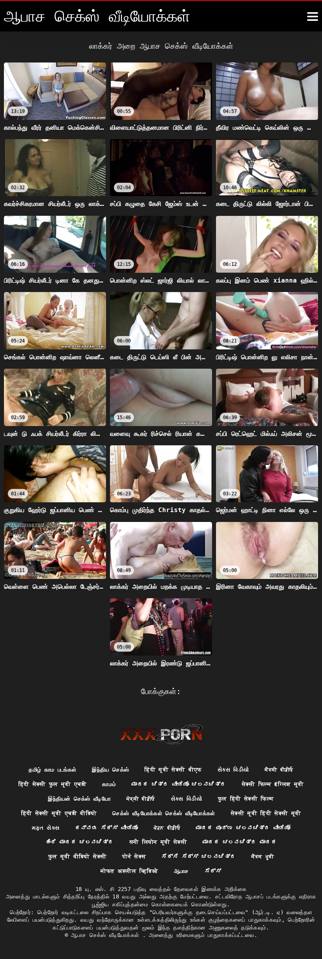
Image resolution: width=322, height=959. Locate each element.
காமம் (109, 784)
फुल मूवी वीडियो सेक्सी (77, 856)
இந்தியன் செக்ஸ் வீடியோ (79, 798)
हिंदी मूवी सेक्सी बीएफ (173, 769)
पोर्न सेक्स (134, 856)
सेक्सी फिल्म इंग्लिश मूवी (273, 784)
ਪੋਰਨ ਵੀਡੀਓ (167, 828)
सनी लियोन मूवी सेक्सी (158, 842)
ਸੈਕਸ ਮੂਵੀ (262, 856)
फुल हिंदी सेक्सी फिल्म (246, 798)
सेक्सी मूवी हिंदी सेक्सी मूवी (266, 813)
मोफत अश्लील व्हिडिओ (129, 871)
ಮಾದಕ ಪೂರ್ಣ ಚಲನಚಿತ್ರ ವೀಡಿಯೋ (243, 828)
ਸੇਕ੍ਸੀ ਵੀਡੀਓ (140, 798)
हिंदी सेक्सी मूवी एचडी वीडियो (59, 813)
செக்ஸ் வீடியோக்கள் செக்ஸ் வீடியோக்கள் (163, 813)
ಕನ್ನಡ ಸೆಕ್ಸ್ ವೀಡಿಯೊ (106, 828)
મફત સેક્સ (45, 828)
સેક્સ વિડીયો (233, 769)
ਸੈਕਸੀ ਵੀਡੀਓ (279, 769)
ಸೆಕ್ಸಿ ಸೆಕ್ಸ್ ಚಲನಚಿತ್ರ (198, 856)
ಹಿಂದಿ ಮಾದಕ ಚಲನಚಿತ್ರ (79, 842)
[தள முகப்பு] (161, 734)
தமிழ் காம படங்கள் (52, 769)
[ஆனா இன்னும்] (312, 16)
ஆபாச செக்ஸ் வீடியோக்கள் (106, 935)
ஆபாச (181, 871)
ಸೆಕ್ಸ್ (213, 871)
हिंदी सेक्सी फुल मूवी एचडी (52, 784)
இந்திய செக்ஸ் (110, 769)
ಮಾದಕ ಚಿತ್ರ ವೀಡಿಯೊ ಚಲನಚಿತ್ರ (179, 784)
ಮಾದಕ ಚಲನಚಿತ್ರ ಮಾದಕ (240, 842)
